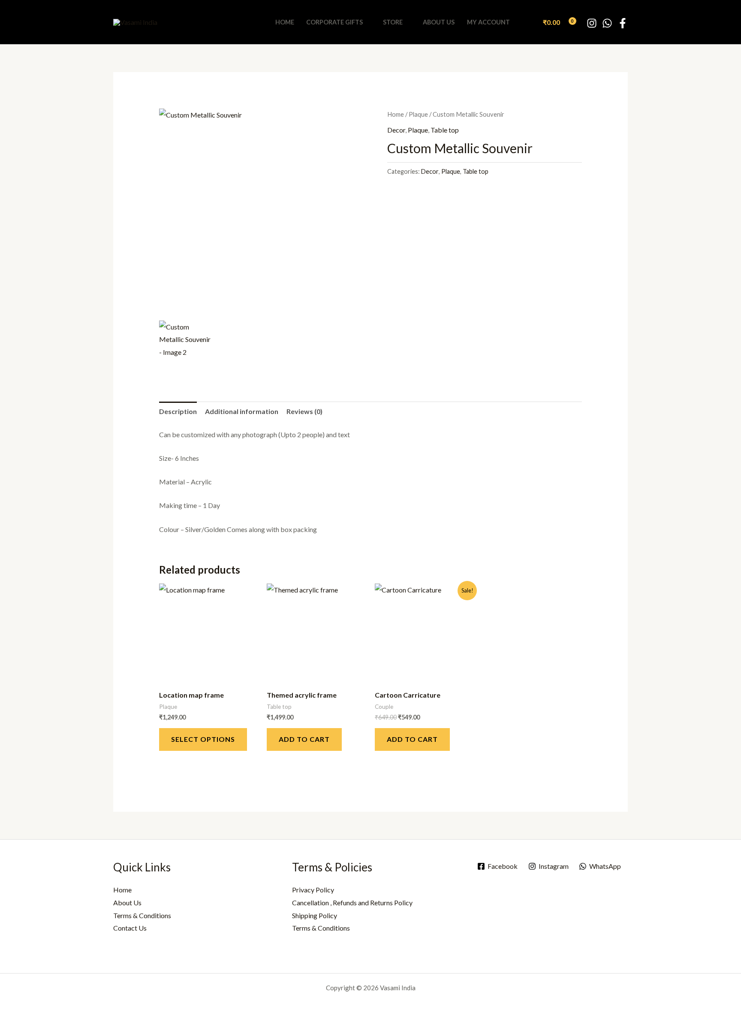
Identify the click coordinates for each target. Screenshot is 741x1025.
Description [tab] (178, 411)
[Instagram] (592, 23)
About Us (439, 22)
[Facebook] (623, 23)
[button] (527, 22)
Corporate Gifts (334, 22)
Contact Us (130, 928)
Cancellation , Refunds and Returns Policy (352, 902)
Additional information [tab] (241, 411)
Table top (445, 130)
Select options (203, 739)
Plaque (418, 114)
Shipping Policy (314, 915)
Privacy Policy (313, 890)
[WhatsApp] (607, 23)
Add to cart (304, 739)
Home (284, 22)
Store (393, 22)
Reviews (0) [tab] (304, 411)
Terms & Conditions (142, 915)
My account (488, 22)
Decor (396, 130)
